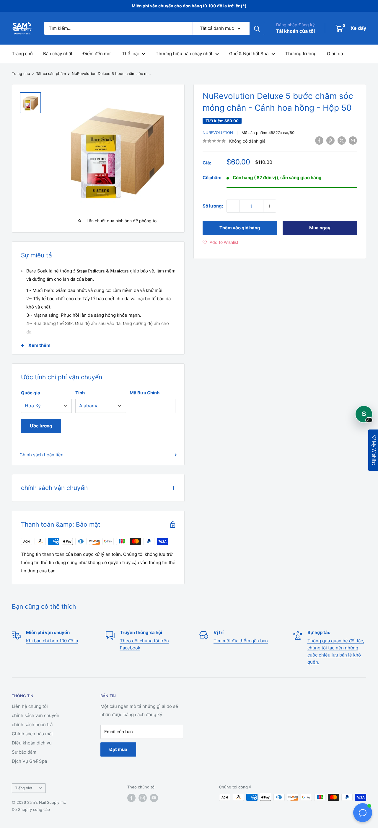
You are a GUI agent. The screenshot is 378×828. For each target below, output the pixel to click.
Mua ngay (319, 228)
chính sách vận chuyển (35, 715)
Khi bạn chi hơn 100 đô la (52, 641)
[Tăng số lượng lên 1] (269, 206)
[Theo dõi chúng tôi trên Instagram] (143, 798)
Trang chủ (22, 53)
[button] (220, 242)
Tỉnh (80, 393)
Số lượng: (213, 206)
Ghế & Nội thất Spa (248, 53)
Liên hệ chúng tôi (30, 706)
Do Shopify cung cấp (31, 809)
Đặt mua (118, 749)
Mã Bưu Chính (144, 393)
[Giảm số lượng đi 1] (233, 206)
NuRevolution (218, 132)
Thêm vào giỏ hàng (239, 228)
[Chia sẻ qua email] (353, 140)
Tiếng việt (23, 788)
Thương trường (301, 53)
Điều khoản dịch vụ (32, 743)
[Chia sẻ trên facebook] (319, 140)
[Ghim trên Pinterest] (330, 140)
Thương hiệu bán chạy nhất (184, 53)
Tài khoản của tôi (295, 31)
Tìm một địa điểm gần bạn (241, 641)
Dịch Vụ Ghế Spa (29, 761)
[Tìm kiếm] (257, 28)
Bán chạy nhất (57, 53)
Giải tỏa (335, 53)
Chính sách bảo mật (32, 733)
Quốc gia (30, 393)
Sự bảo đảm (24, 752)
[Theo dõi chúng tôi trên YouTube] (154, 798)
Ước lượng (41, 426)
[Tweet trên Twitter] (342, 140)
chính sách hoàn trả (32, 724)
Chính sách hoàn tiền (41, 455)
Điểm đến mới (97, 53)
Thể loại (130, 53)
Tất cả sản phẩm (51, 73)
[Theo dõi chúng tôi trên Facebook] (131, 798)
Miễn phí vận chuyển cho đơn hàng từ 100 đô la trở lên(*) (189, 5)
